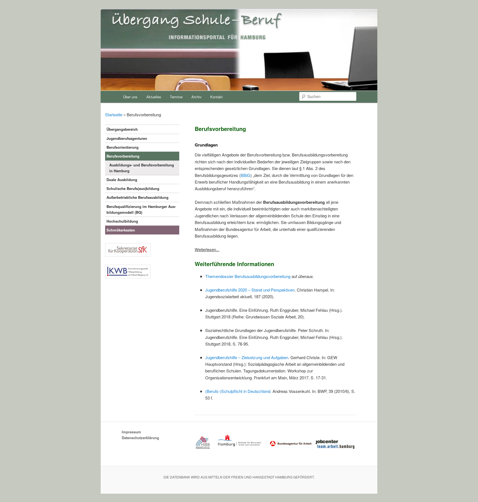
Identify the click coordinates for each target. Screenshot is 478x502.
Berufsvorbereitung (122, 156)
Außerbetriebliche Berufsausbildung (137, 197)
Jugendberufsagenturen (126, 138)
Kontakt (216, 96)
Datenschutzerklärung (140, 437)
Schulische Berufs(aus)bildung (132, 188)
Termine (176, 96)
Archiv (196, 96)
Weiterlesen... (207, 249)
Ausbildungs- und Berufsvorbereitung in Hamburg (141, 167)
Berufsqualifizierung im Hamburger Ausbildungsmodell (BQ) (141, 209)
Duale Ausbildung (121, 179)
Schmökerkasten (120, 230)
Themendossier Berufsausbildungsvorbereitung (247, 276)
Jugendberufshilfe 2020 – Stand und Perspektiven (250, 290)
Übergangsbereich (122, 129)
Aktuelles (153, 96)
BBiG (245, 175)
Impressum (131, 431)
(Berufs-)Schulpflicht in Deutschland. (238, 391)
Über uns (130, 96)
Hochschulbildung (122, 221)
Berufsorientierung (122, 147)
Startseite (113, 114)
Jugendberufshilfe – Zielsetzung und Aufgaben (246, 357)
